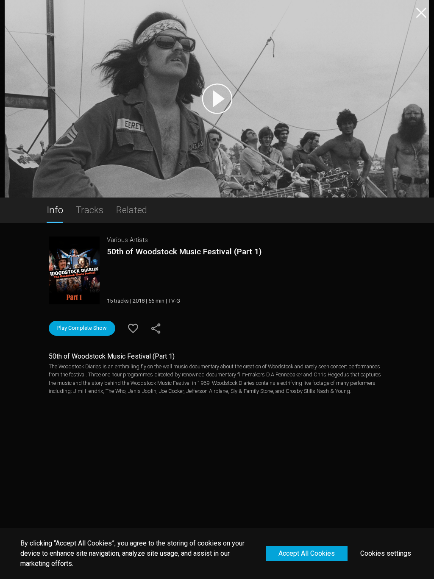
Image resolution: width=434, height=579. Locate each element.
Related (131, 209)
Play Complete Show (82, 328)
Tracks (89, 209)
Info (55, 209)
